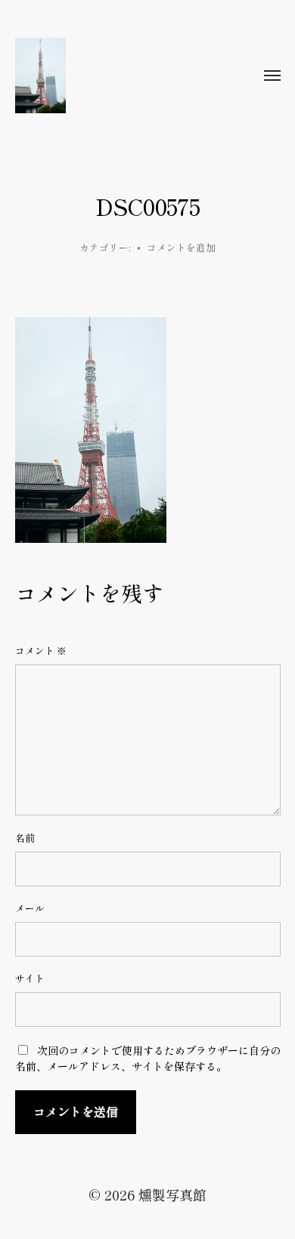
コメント (41, 651)
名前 (25, 838)
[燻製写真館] (117, 75)
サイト (30, 978)
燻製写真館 (172, 1194)
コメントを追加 (181, 247)
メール (30, 908)
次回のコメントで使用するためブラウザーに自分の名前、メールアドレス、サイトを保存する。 (148, 1058)
